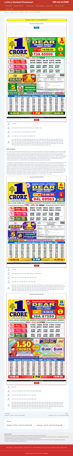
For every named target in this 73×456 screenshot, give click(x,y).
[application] (23, 5)
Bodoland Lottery (49, 5)
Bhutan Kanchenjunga (40, 5)
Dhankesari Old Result (14, 12)
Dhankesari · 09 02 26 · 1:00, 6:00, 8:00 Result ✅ (19, 425)
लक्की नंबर (36, 27)
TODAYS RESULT (8, 5)
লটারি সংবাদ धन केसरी (60, 2)
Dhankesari (6, 12)
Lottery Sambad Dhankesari (18, 2)
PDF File (36, 119)
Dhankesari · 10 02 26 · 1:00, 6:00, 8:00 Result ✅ (49, 425)
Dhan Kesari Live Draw (59, 5)
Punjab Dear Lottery (30, 5)
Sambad (7, 9)
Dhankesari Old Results (18, 5)
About (11, 9)
